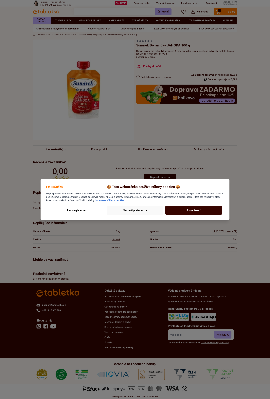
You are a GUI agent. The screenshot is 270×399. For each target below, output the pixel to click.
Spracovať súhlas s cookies (109, 200)
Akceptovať (193, 210)
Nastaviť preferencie (135, 210)
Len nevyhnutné (76, 210)
